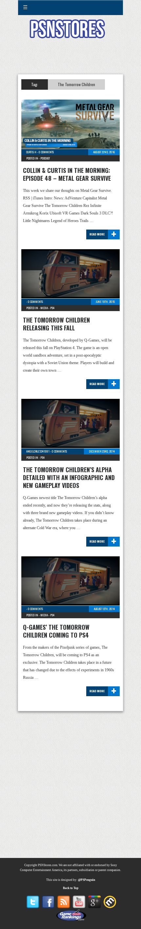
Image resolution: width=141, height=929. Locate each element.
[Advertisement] (70, 60)
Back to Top (70, 888)
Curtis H (31, 152)
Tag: (34, 84)
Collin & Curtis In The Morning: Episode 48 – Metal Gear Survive (67, 174)
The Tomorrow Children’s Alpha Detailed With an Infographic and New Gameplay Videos (69, 477)
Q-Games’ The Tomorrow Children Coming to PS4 (56, 631)
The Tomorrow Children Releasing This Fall (56, 324)
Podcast (45, 158)
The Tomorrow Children (76, 84)
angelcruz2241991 (38, 451)
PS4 (52, 308)
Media (44, 308)
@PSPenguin (86, 880)
